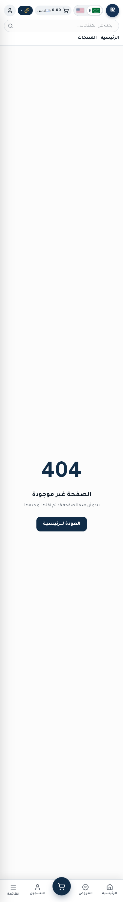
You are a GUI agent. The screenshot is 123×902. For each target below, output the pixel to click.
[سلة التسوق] (61, 886)
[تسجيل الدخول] (10, 10)
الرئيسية (110, 38)
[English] (80, 10)
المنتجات (87, 38)
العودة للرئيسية (61, 524)
